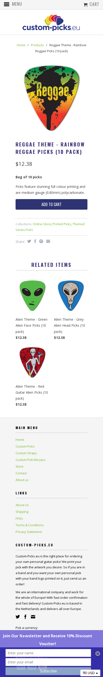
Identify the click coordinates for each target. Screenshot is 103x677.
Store (19, 466)
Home (20, 439)
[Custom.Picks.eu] (51, 22)
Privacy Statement (29, 532)
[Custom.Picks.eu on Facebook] (25, 617)
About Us (22, 505)
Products (37, 45)
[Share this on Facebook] (34, 241)
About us (22, 480)
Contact (21, 473)
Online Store (42, 224)
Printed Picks (61, 224)
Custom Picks (25, 446)
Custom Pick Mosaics (31, 460)
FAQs (19, 518)
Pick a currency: (27, 628)
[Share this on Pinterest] (40, 241)
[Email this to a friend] (47, 241)
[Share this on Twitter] (28, 241)
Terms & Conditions (30, 525)
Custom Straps (26, 453)
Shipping (22, 511)
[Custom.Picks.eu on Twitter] (18, 617)
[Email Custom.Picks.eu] (33, 617)
